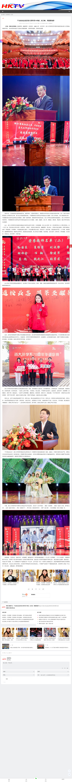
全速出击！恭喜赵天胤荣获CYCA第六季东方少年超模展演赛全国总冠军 (18, 619)
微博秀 (63, 779)
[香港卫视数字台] (13, 8)
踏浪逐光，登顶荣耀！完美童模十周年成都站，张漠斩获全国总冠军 (17, 617)
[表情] (65, 668)
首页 (4, 14)
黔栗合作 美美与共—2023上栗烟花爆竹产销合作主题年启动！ (52, 619)
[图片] (67, 668)
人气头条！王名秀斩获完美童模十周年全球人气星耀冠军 (64, 640)
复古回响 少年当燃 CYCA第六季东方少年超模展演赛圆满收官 (15, 621)
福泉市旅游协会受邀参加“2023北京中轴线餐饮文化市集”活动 (52, 615)
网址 (4, 674)
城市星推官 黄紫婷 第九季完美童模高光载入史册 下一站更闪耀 (52, 617)
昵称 (4, 671)
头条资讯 (8, 14)
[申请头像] (68, 659)
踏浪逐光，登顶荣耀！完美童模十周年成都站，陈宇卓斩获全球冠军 (17, 615)
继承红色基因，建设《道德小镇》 (46, 623)
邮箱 (39, 671)
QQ (38, 674)
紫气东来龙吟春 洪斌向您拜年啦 (46, 621)
